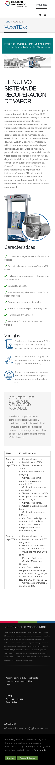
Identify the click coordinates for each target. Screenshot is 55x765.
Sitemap (9, 696)
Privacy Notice (41, 750)
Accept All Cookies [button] (27, 758)
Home (7, 22)
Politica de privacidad (14, 699)
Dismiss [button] (10, 758)
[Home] (16, 4)
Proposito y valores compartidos (19, 681)
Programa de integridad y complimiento (22, 678)
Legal (8, 684)
